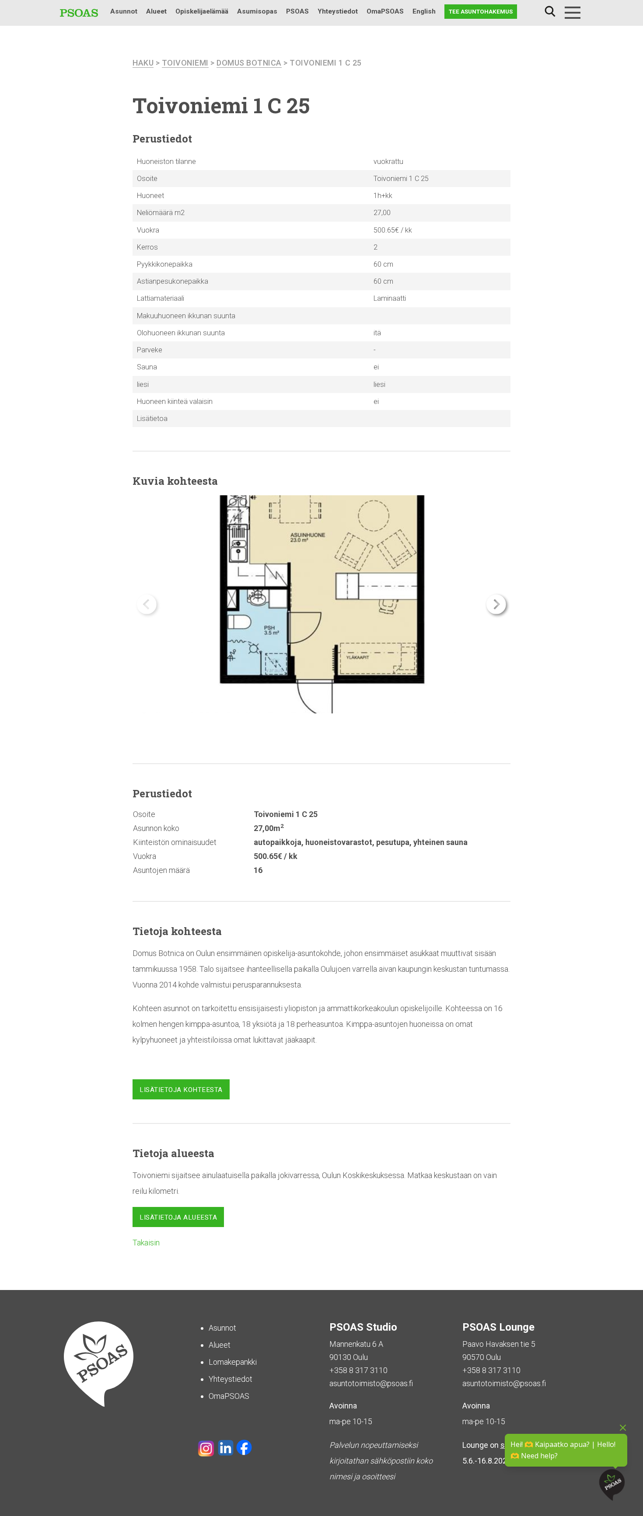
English (424, 11)
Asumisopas (257, 11)
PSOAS (297, 11)
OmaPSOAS (385, 11)
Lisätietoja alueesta (178, 1217)
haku (143, 62)
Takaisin (146, 1242)
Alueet (156, 11)
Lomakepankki (233, 1361)
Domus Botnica (249, 62)
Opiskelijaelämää (201, 11)
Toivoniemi (185, 62)
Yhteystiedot (338, 11)
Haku (550, 11)
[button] (496, 604)
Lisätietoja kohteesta (181, 1090)
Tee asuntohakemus (481, 11)
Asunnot (123, 11)
